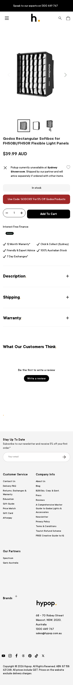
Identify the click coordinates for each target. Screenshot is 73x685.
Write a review (36, 378)
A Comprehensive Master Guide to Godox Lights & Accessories (49, 509)
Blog (38, 486)
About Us (40, 481)
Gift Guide (8, 504)
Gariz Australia (10, 563)
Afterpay (7, 518)
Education (8, 499)
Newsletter (42, 517)
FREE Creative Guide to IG (50, 535)
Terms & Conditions (46, 526)
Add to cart (48, 213)
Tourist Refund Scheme (48, 531)
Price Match (9, 508)
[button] (68, 18)
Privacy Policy (43, 521)
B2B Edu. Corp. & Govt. (48, 490)
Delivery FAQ (9, 486)
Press (38, 495)
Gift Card (8, 513)
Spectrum (8, 558)
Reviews (40, 500)
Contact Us (9, 481)
